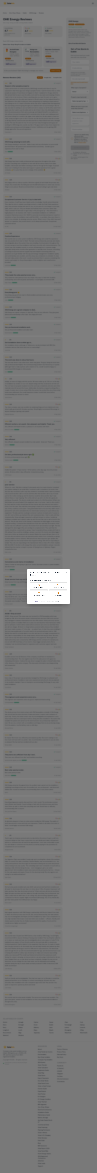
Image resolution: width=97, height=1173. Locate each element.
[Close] (67, 571)
